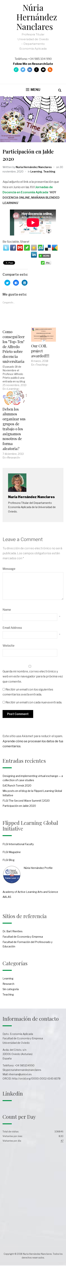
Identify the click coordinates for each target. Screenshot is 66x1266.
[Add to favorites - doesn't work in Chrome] (34, 248)
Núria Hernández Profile (38, 867)
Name (7, 609)
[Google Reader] (55, 248)
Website (8, 645)
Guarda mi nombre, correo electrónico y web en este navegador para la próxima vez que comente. (33, 676)
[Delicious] (48, 248)
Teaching (49, 171)
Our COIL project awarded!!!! (40, 350)
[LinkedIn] (34, 255)
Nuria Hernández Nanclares (34, 167)
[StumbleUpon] (41, 248)
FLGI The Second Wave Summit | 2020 (26, 800)
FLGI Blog (8, 860)
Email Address (12, 627)
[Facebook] (13, 248)
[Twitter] (6, 248)
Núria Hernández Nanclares (36, 17)
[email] (20, 248)
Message (9, 569)
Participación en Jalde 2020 (19, 805)
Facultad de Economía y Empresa (23, 936)
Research (8, 983)
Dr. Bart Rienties (13, 931)
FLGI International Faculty (18, 844)
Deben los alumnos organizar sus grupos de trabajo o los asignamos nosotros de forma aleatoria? (14, 429)
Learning (36, 171)
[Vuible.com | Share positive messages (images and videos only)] (27, 249)
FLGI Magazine (12, 852)
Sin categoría (11, 989)
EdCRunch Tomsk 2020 (17, 785)
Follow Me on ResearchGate (33, 64)
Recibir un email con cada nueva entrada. (34, 702)
